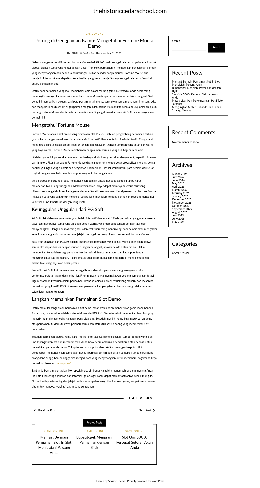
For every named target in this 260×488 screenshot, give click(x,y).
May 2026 (178, 183)
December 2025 (181, 199)
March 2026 (179, 190)
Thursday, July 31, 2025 (108, 53)
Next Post (145, 410)
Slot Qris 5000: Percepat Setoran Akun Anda (134, 443)
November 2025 (181, 202)
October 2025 (180, 206)
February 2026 (180, 193)
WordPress (158, 481)
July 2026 (178, 177)
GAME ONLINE (94, 34)
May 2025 (178, 222)
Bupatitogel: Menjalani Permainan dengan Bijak (94, 443)
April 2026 (178, 186)
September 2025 (182, 209)
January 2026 (180, 196)
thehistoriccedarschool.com (130, 11)
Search (176, 41)
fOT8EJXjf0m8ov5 (81, 53)
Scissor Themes (117, 481)
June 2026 (178, 180)
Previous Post (46, 410)
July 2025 (178, 215)
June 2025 (178, 218)
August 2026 (179, 174)
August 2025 (179, 212)
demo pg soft (64, 363)
